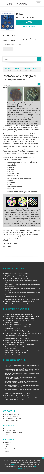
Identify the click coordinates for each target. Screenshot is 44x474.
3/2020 (29, 22)
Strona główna (9, 68)
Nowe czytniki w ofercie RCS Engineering (17, 331)
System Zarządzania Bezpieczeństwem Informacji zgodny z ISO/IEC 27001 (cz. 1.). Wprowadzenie (22, 370)
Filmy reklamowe (10, 430)
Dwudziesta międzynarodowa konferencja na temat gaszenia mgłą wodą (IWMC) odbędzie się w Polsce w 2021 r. (22, 317)
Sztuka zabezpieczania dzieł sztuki (15, 296)
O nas (6, 428)
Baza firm (7, 451)
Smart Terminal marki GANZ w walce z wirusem (18, 324)
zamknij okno (14, 464)
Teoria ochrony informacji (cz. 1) (14, 395)
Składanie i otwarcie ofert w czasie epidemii (17, 304)
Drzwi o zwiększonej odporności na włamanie (18, 393)
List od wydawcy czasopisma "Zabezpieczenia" (18, 314)
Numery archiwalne (10, 449)
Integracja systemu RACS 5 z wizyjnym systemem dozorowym (23, 333)
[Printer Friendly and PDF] (39, 84)
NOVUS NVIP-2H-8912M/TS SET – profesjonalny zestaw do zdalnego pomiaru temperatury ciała (22, 351)
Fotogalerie (8, 447)
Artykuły (16, 68)
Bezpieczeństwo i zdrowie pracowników (16, 278)
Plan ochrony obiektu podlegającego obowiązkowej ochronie (22, 365)
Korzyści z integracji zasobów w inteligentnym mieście (20, 276)
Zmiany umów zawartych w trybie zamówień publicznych (21, 301)
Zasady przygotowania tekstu (13, 432)
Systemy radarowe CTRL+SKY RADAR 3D (17, 338)
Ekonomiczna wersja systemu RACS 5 (16, 335)
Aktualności (8, 442)
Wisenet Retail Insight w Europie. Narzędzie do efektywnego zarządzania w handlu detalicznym (22, 341)
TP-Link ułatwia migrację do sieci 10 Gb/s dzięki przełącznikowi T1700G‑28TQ (18, 327)
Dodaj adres (8, 49)
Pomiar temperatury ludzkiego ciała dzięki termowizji (20, 344)
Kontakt (7, 435)
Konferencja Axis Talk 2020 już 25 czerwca (17, 355)
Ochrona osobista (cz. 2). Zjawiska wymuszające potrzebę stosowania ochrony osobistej (21, 382)
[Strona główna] (16, 3)
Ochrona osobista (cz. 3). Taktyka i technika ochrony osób (21, 389)
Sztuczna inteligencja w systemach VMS (16, 273)
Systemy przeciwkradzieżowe (28, 68)
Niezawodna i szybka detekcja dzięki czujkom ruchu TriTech (22, 299)
